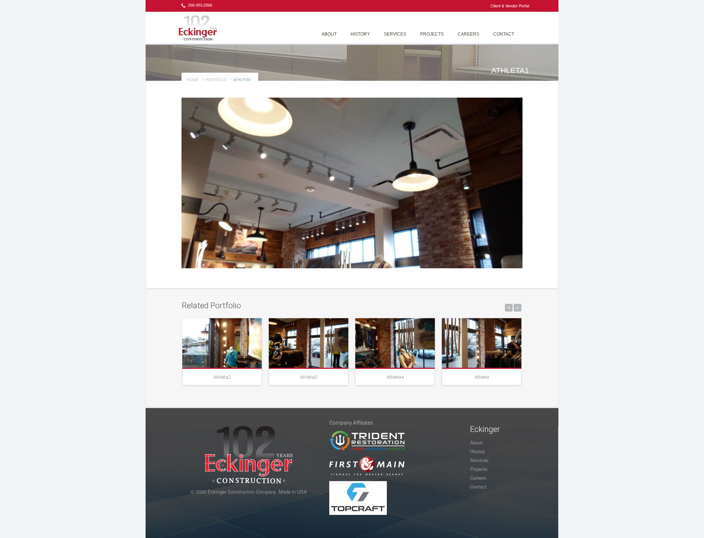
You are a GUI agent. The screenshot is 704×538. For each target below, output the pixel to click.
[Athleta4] (395, 343)
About (329, 34)
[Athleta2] (222, 343)
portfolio (216, 79)
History (360, 34)
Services (395, 34)
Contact (503, 34)
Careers (468, 34)
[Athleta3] (308, 343)
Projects (432, 34)
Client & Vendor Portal (510, 5)
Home (193, 79)
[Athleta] (481, 343)
